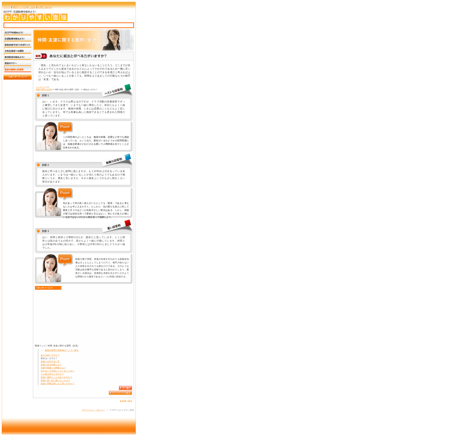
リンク (7, 7)
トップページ (41, 87)
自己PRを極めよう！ (18, 32)
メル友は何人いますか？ (52, 374)
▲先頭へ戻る (126, 401)
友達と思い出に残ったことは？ (55, 380)
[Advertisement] (64, 316)
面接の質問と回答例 (44, 89)
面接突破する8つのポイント (18, 45)
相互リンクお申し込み (24, 7)
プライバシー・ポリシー (93, 410)
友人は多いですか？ (50, 355)
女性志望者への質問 (18, 51)
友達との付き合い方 (50, 361)
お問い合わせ (45, 7)
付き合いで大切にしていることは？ (57, 371)
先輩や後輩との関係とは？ (53, 368)
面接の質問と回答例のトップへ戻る (62, 350)
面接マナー (18, 63)
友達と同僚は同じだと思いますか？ (57, 383)
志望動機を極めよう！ (18, 39)
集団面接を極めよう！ (18, 57)
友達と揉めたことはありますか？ (56, 377)
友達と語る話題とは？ (51, 364)
